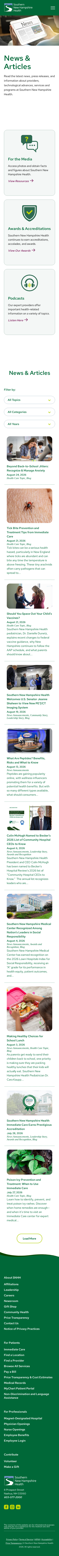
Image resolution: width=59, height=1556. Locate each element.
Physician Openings (17, 1424)
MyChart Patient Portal (19, 1388)
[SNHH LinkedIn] (18, 1507)
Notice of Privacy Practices (22, 1329)
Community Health (16, 1312)
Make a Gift (11, 1467)
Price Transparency (16, 1317)
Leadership (11, 1290)
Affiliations (11, 1284)
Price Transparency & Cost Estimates (28, 1377)
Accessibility (47, 1539)
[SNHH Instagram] (12, 1507)
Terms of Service (26, 1539)
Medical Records (15, 1383)
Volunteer (10, 1461)
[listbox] (29, 400)
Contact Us (11, 1323)
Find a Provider (14, 1360)
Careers (9, 1295)
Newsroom (11, 1301)
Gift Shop (10, 1306)
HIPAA (37, 1539)
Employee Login (14, 1440)
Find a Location (14, 1355)
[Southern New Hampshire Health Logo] (20, 1484)
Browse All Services (17, 1366)
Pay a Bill (10, 1371)
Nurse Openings (14, 1429)
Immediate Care (14, 1349)
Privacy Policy (12, 1539)
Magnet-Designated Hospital (23, 1418)
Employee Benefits (16, 1435)
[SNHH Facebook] (6, 1507)
